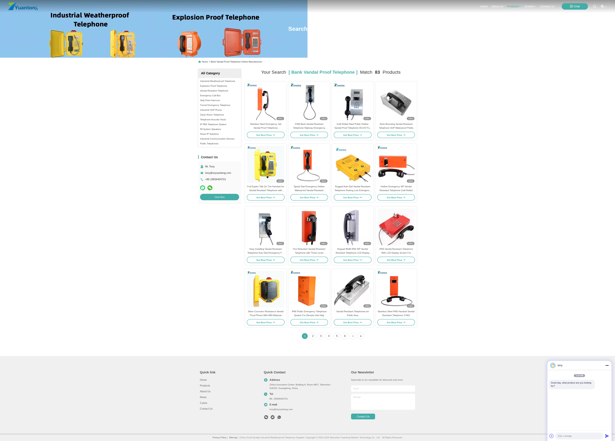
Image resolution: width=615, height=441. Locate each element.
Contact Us (206, 408)
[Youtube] (272, 418)
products (513, 6)
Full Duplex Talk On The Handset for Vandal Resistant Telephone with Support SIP (265, 190)
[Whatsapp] (202, 188)
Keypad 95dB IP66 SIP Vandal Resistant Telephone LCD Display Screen (352, 253)
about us (497, 6)
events (529, 6)
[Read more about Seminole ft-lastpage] (361, 336)
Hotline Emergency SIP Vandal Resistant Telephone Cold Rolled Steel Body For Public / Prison (396, 190)
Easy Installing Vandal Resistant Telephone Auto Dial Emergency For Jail (265, 253)
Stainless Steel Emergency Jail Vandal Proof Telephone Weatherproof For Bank (265, 128)
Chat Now (220, 197)
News (203, 397)
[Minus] (607, 365)
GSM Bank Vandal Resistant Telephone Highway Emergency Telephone (309, 128)
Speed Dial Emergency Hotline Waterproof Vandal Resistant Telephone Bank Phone (309, 190)
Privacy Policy (219, 437)
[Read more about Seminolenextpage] (353, 336)
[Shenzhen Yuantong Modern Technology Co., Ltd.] (23, 6)
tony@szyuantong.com (218, 173)
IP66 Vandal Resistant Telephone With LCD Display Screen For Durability (396, 253)
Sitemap (233, 437)
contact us (547, 6)
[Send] (607, 435)
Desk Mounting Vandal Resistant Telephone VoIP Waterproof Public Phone (396, 128)
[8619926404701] (279, 418)
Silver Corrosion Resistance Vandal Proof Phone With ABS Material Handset (265, 315)
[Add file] (551, 435)
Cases (203, 403)
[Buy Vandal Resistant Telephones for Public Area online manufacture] (352, 289)
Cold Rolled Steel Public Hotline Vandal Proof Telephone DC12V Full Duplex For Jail (352, 128)
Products (205, 385)
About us (205, 391)
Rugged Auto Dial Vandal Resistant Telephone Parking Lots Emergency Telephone (353, 190)
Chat (577, 6)
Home (484, 6)
